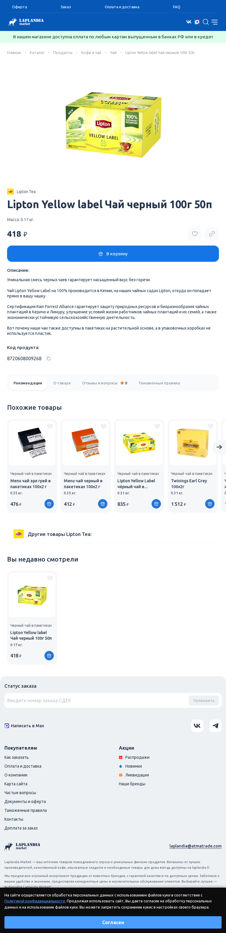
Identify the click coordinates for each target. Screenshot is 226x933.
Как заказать (16, 757)
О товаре (62, 383)
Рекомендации (28, 383)
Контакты (13, 819)
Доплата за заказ (21, 828)
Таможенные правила (159, 383)
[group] (32, 466)
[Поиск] (206, 22)
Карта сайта (15, 783)
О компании (15, 775)
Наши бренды (132, 783)
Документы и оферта (25, 801)
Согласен (113, 922)
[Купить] (49, 504)
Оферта (19, 7)
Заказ (66, 7)
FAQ (176, 7)
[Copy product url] (212, 234)
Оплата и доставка (122, 7)
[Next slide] (219, 447)
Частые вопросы (20, 792)
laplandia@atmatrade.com (196, 846)
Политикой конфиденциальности (34, 901)
